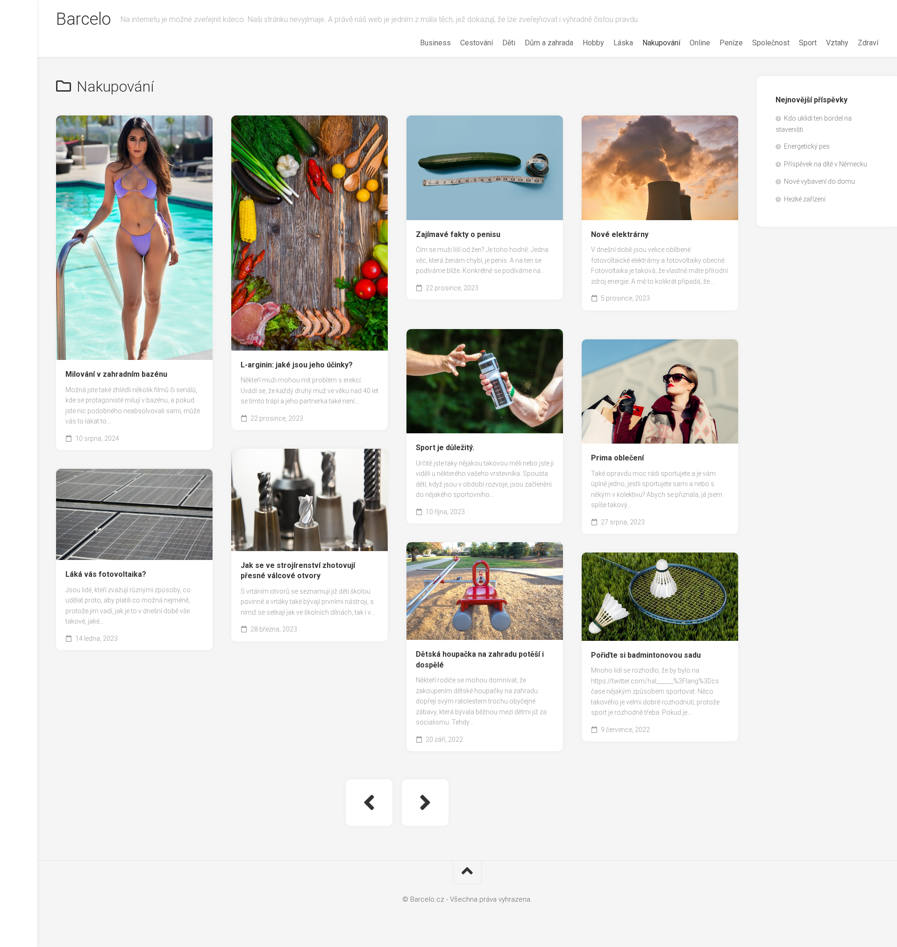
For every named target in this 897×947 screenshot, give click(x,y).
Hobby (593, 42)
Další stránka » (425, 802)
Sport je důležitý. (445, 447)
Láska (623, 42)
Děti (508, 42)
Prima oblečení (617, 457)
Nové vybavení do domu (819, 181)
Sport (808, 42)
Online (700, 42)
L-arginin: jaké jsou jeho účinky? (297, 364)
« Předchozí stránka (369, 802)
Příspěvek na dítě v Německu (825, 164)
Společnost (771, 42)
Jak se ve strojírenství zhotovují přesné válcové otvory (298, 571)
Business (435, 42)
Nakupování (661, 42)
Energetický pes (807, 146)
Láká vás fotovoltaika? (105, 574)
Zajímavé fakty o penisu (458, 234)
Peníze (731, 42)
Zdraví (868, 42)
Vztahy (837, 42)
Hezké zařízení (805, 199)
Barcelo (83, 19)
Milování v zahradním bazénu (116, 374)
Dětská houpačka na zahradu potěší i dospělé (480, 659)
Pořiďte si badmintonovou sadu (646, 655)
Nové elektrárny (619, 234)
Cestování (476, 42)
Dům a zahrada (549, 42)
